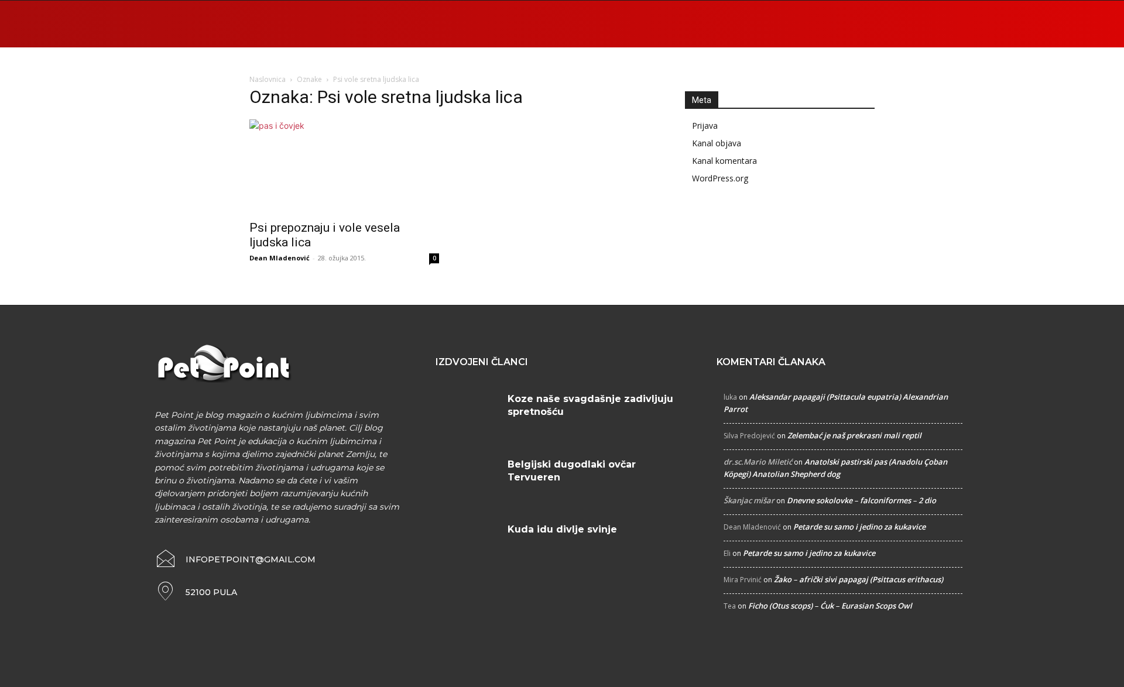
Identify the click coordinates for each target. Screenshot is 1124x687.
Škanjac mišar (749, 500)
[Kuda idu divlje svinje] (467, 543)
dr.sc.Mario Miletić (758, 461)
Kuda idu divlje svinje (562, 529)
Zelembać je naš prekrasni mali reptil (854, 435)
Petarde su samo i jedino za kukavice (859, 526)
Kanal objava (716, 143)
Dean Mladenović (279, 257)
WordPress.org (720, 178)
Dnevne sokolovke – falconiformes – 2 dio (861, 500)
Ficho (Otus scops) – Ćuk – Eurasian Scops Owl (830, 605)
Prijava (705, 125)
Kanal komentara (724, 160)
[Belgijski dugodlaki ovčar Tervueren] (467, 478)
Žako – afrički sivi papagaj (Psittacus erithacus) (858, 579)
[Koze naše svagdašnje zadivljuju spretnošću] (467, 413)
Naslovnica (267, 79)
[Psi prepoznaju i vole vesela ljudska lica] (344, 166)
